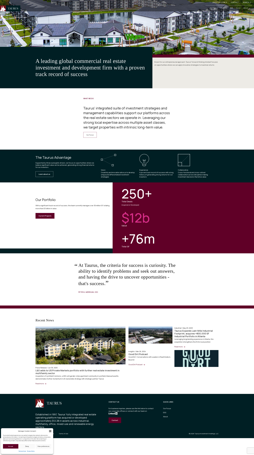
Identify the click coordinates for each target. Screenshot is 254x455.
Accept (10, 446)
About (165, 417)
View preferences (43, 446)
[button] (50, 431)
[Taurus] (10, 8)
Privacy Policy (31, 451)
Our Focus (90, 135)
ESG (164, 412)
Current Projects (45, 216)
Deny (27, 446)
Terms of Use (22, 451)
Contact (115, 420)
